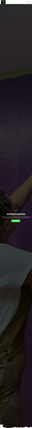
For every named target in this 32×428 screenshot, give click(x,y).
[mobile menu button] (30, 2)
